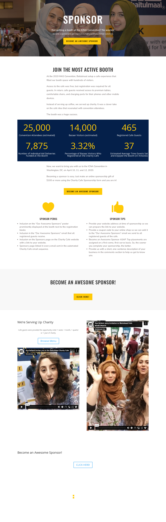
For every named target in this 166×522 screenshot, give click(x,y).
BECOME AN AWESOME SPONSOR (82, 41)
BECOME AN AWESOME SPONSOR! (83, 191)
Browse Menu (48, 341)
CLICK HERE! (83, 296)
